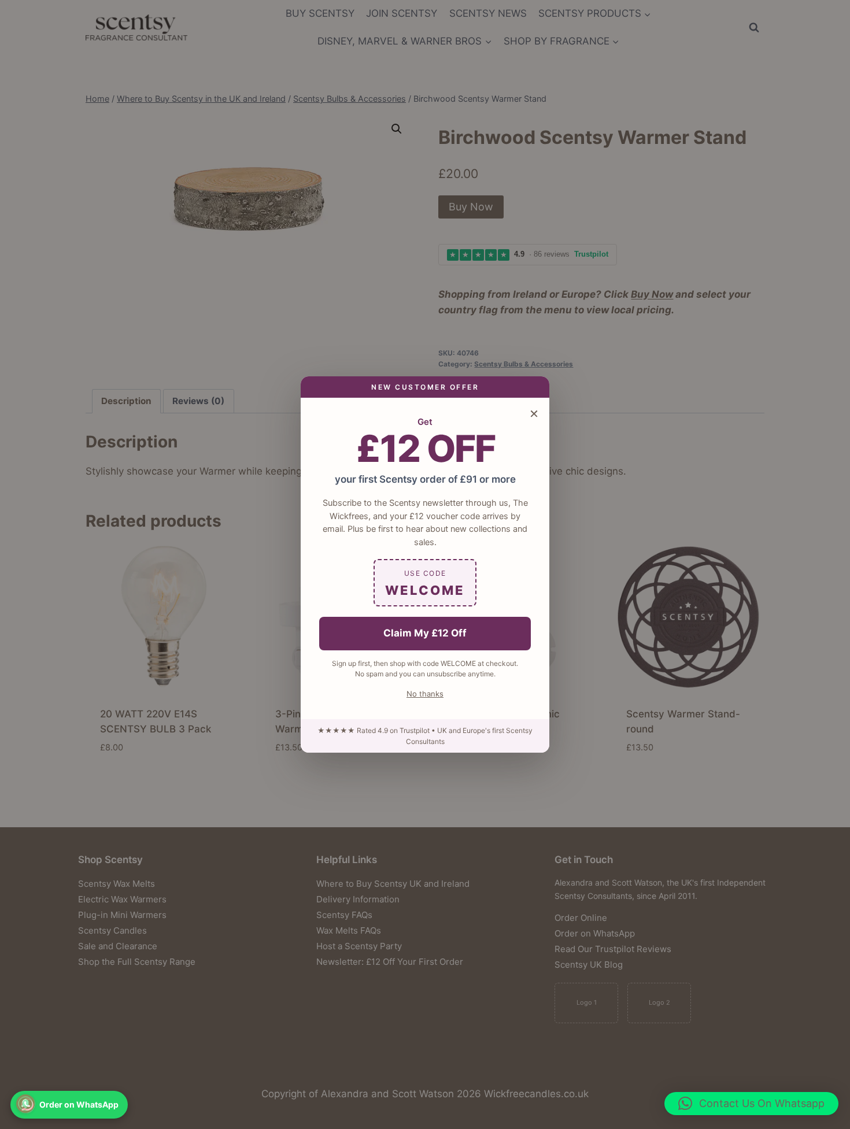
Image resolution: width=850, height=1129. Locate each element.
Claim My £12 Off (425, 633)
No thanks (425, 693)
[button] (751, 1103)
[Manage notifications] (25, 1103)
